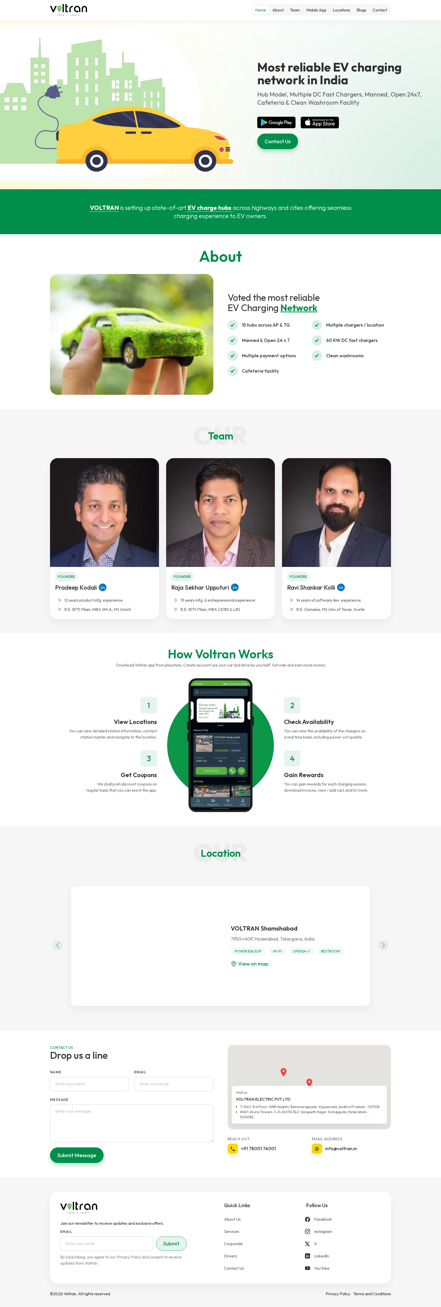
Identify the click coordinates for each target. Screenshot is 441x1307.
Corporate (233, 1243)
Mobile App (316, 10)
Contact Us (278, 141)
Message (59, 1099)
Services (231, 1231)
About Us (232, 1219)
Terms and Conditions (372, 1293)
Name (56, 1072)
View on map (253, 963)
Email (140, 1072)
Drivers (230, 1255)
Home (260, 10)
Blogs (361, 10)
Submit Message (76, 1155)
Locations (341, 10)
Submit (171, 1243)
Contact (380, 10)
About (278, 10)
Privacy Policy (338, 1293)
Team (295, 10)
